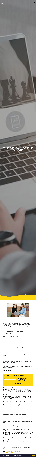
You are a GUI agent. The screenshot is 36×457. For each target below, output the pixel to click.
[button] (34, 2)
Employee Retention (21, 298)
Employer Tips (25, 298)
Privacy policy (25, 455)
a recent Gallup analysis (26, 318)
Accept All (33, 455)
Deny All (29, 455)
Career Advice (16, 298)
